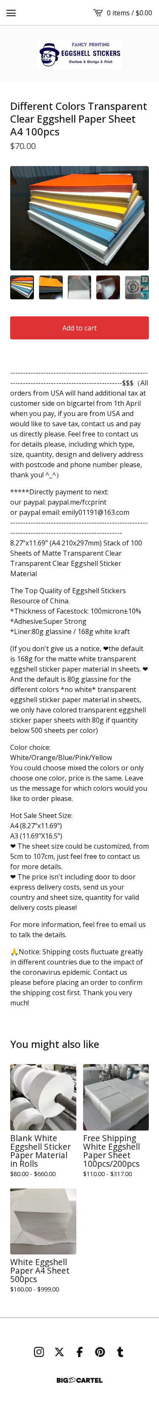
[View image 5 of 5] (137, 287)
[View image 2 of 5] (51, 287)
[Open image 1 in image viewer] (79, 218)
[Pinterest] (100, 1351)
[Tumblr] (120, 1351)
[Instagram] (39, 1351)
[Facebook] (79, 1351)
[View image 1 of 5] (22, 287)
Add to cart (79, 328)
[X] (59, 1351)
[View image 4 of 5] (108, 287)
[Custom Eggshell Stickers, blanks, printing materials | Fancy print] (79, 54)
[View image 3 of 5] (80, 287)
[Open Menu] (11, 12)
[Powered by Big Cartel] (80, 1380)
